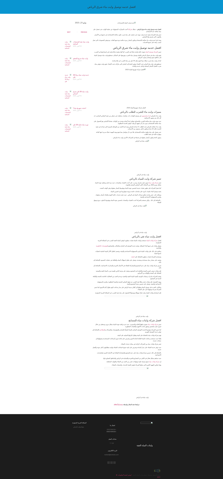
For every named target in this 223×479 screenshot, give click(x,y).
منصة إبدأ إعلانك (118, 404)
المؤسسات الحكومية (102, 246)
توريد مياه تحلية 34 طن (80, 125)
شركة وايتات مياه (153, 324)
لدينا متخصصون (146, 116)
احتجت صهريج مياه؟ (79, 108)
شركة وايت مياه (153, 183)
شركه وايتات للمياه (151, 240)
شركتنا (130, 29)
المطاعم (102, 330)
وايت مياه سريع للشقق (80, 58)
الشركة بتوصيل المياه (151, 52)
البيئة (133, 257)
